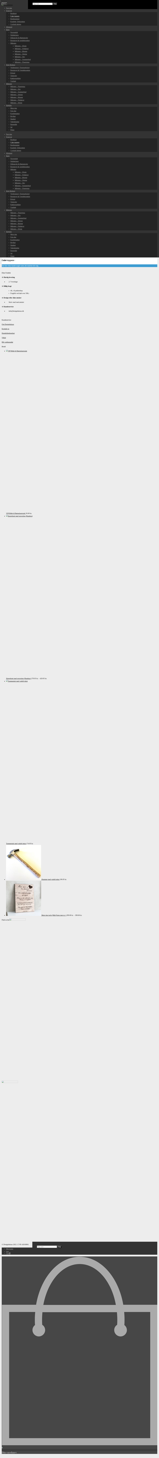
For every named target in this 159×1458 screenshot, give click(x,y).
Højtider (9, 105)
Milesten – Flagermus (22, 62)
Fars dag (9, 8)
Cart (8, 1253)
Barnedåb (13, 124)
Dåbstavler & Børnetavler (19, 38)
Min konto (9, 1249)
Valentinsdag (14, 122)
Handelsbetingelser (8, 333)
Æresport (9, 27)
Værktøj (13, 81)
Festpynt (9, 11)
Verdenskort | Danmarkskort (20, 68)
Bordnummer (14, 19)
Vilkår (4, 338)
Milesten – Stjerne (21, 54)
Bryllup (13, 116)
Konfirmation (15, 114)
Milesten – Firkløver (22, 49)
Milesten (13, 43)
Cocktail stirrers (15, 24)
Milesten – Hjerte (20, 46)
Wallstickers (14, 35)
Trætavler (13, 76)
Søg (55, 4)
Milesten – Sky (20, 57)
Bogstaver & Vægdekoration (20, 70)
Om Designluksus (8, 324)
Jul (11, 127)
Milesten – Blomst (21, 51)
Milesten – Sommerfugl (23, 59)
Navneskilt (14, 32)
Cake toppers (14, 16)
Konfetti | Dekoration (17, 22)
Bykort (12, 73)
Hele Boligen (10, 65)
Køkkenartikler (15, 78)
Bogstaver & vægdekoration (20, 40)
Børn (8, 30)
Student (13, 119)
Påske (12, 130)
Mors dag (13, 108)
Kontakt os (5, 329)
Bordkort (13, 13)
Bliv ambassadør (7, 342)
